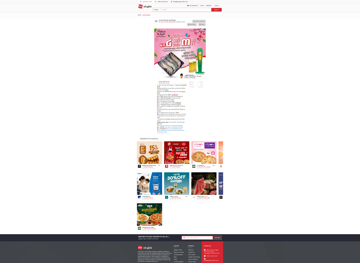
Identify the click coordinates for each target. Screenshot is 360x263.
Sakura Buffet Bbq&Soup (168, 22)
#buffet (174, 130)
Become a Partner (179, 252)
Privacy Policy (192, 262)
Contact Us (191, 252)
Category (156, 9)
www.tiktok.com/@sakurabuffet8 (173, 127)
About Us (190, 250)
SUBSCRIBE (217, 238)
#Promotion (168, 130)
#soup (182, 130)
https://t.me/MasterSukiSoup (174, 129)
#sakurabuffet (161, 130)
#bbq (178, 130)
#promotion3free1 (162, 132)
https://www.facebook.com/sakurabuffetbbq (169, 125)
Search (216, 10)
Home (139, 15)
